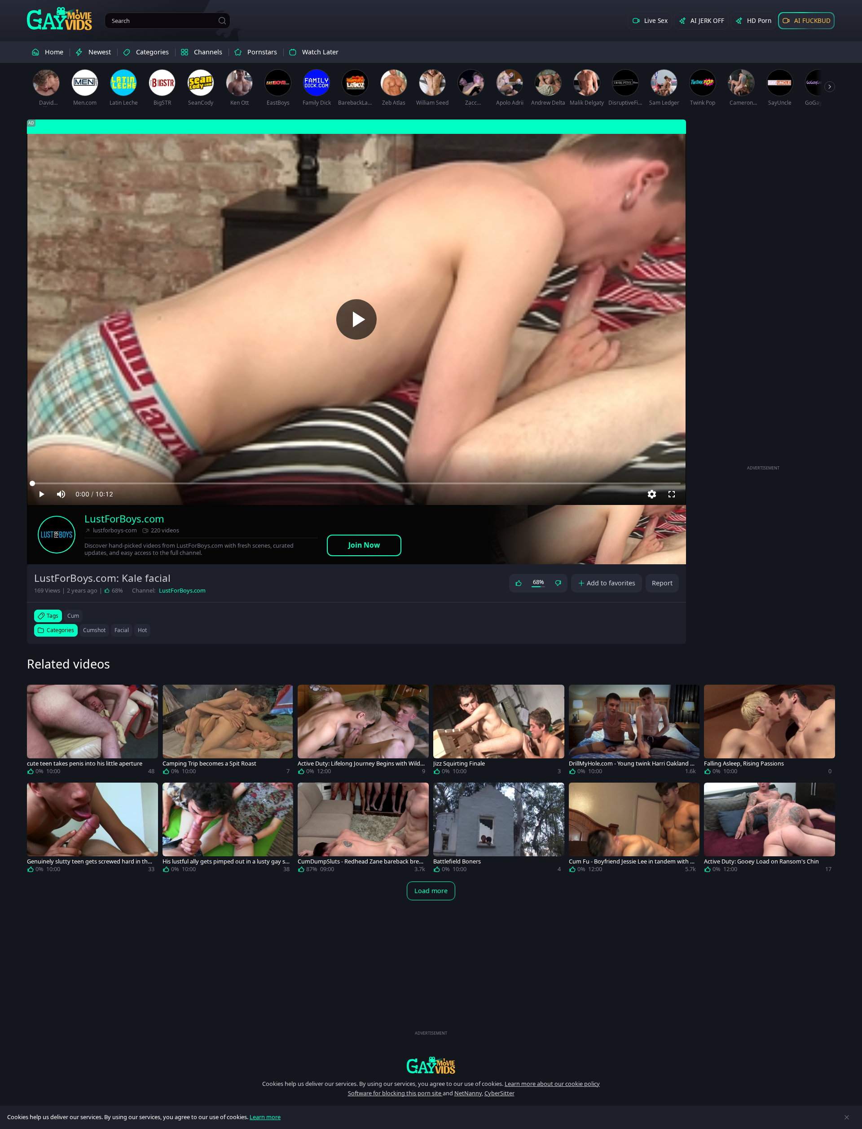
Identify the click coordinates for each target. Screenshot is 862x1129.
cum (73, 616)
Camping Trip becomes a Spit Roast (209, 763)
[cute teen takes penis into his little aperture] (92, 731)
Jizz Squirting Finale (459, 763)
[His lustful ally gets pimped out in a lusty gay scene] (228, 829)
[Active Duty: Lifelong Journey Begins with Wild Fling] (363, 731)
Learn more (265, 1117)
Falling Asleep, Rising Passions (744, 763)
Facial (121, 630)
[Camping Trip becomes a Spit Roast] (228, 731)
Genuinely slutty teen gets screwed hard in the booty (89, 861)
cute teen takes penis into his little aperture (84, 763)
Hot (142, 630)
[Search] (222, 20)
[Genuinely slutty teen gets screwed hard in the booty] (92, 829)
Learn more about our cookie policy (552, 1084)
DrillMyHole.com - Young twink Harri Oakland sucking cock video (631, 763)
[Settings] (652, 494)
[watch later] (38, 695)
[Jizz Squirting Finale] (498, 731)
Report (662, 583)
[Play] (356, 319)
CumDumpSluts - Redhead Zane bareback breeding (360, 861)
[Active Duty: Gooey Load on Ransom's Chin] (769, 829)
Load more (431, 890)
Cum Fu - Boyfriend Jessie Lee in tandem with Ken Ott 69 (631, 861)
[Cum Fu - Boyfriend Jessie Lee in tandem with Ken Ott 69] (634, 829)
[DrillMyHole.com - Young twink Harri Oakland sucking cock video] (634, 731)
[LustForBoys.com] (56, 534)
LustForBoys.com (124, 518)
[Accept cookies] (847, 1117)
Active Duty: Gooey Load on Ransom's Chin (761, 861)
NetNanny (468, 1093)
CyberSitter (499, 1093)
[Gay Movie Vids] (59, 18)
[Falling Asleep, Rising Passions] (769, 731)
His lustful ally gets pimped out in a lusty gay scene (225, 861)
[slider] (356, 483)
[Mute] (61, 494)
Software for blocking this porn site (395, 1093)
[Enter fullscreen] (672, 494)
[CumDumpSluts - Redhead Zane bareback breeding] (363, 829)
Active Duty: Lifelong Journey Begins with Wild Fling (361, 763)
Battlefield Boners (457, 861)
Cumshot (94, 630)
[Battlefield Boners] (498, 829)
